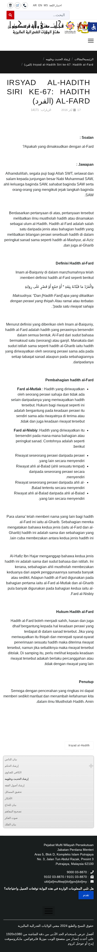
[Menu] (48, 40)
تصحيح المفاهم (13, 811)
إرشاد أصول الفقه (14, 785)
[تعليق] (17, 5)
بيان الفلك (10, 824)
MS (46, 5)
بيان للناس (11, 759)
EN (40, 5)
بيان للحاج (10, 805)
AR (35, 5)
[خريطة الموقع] (10, 5)
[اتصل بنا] (24, 5)
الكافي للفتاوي (13, 772)
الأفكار (8, 798)
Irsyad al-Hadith (79, 745)
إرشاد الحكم (11, 765)
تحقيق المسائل (13, 791)
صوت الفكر (11, 818)
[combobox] (41, 15)
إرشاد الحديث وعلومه (16, 778)
